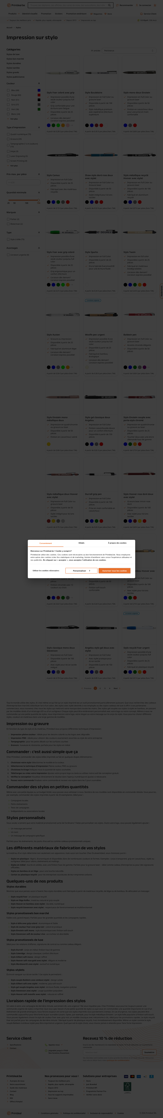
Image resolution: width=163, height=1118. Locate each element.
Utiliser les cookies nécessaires (46, 571)
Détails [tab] (81, 543)
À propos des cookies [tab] (117, 543)
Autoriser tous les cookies (114, 570)
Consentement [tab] (45, 543)
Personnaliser (79, 570)
